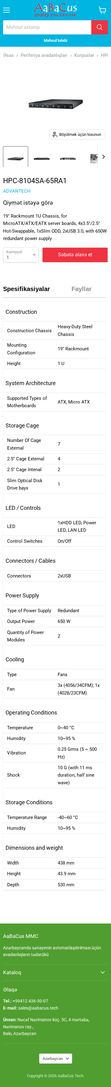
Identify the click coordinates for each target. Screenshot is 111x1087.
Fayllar (82, 289)
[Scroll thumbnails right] (102, 156)
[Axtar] (99, 27)
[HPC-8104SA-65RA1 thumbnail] (15, 156)
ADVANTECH (17, 191)
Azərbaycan (53, 1058)
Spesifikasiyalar (26, 289)
